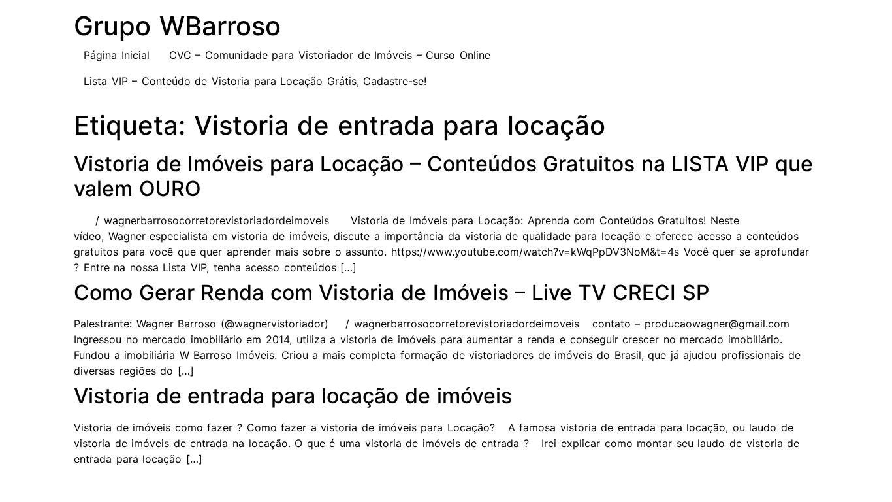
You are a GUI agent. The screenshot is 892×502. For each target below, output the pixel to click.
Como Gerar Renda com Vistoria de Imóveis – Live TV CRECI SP (391, 292)
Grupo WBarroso (177, 26)
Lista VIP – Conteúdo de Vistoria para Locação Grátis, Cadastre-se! (255, 81)
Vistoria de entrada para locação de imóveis (293, 396)
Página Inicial (117, 54)
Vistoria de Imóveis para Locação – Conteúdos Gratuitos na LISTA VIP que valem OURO (443, 176)
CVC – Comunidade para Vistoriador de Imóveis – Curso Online (329, 54)
